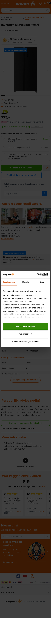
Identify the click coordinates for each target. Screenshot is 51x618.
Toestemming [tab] (9, 282)
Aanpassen (24, 334)
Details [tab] (25, 282)
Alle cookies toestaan (25, 326)
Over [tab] (42, 282)
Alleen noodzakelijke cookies (25, 341)
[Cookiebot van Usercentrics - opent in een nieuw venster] (36, 274)
